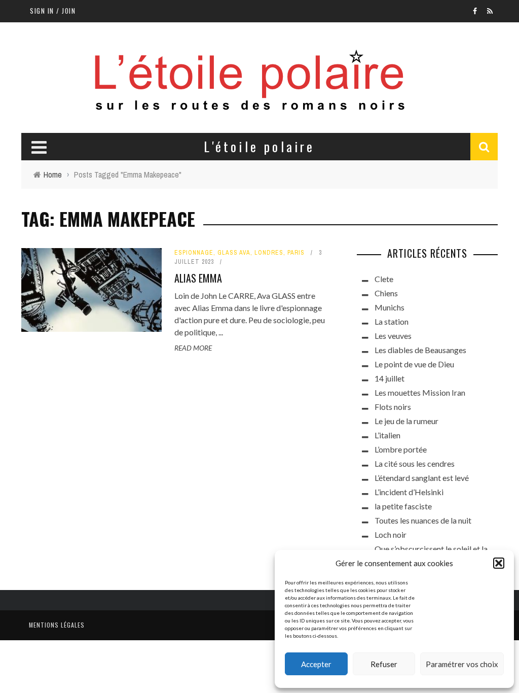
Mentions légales (57, 624)
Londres (268, 253)
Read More (193, 347)
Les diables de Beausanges (420, 350)
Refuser (383, 664)
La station (392, 321)
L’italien (387, 435)
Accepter (316, 664)
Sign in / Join (53, 11)
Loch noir (390, 534)
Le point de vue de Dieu (414, 364)
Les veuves (393, 335)
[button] (499, 563)
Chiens (386, 293)
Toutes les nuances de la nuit (423, 520)
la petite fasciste (403, 506)
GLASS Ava (233, 253)
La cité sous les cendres (415, 463)
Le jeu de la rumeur (406, 421)
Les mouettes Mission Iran (420, 392)
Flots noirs (393, 406)
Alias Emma (198, 278)
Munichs (389, 307)
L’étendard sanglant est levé (422, 477)
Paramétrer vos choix (462, 664)
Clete (384, 279)
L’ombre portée (401, 449)
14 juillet (389, 378)
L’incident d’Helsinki (409, 492)
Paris (296, 253)
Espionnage (193, 253)
